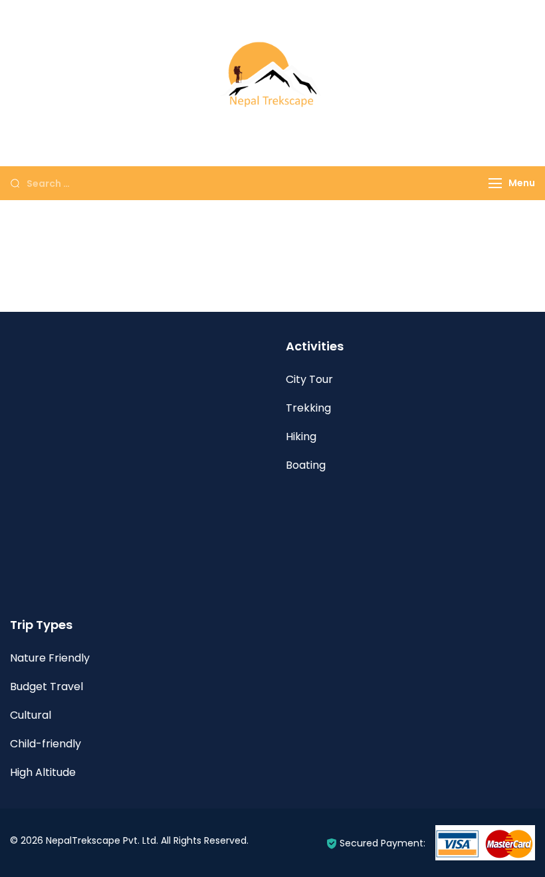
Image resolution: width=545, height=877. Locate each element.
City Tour (309, 379)
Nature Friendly (50, 658)
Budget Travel (46, 686)
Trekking (308, 408)
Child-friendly (45, 743)
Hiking (301, 436)
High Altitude (43, 772)
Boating (306, 465)
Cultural (30, 715)
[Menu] (495, 183)
